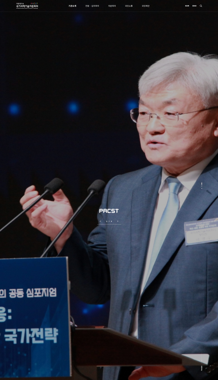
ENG (194, 6)
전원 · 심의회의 (92, 5)
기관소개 (72, 5)
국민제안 (146, 5)
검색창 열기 (201, 6)
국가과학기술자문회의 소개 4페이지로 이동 (100, 221)
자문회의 (112, 5)
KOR (187, 6)
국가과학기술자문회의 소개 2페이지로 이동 (118, 221)
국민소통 (129, 5)
